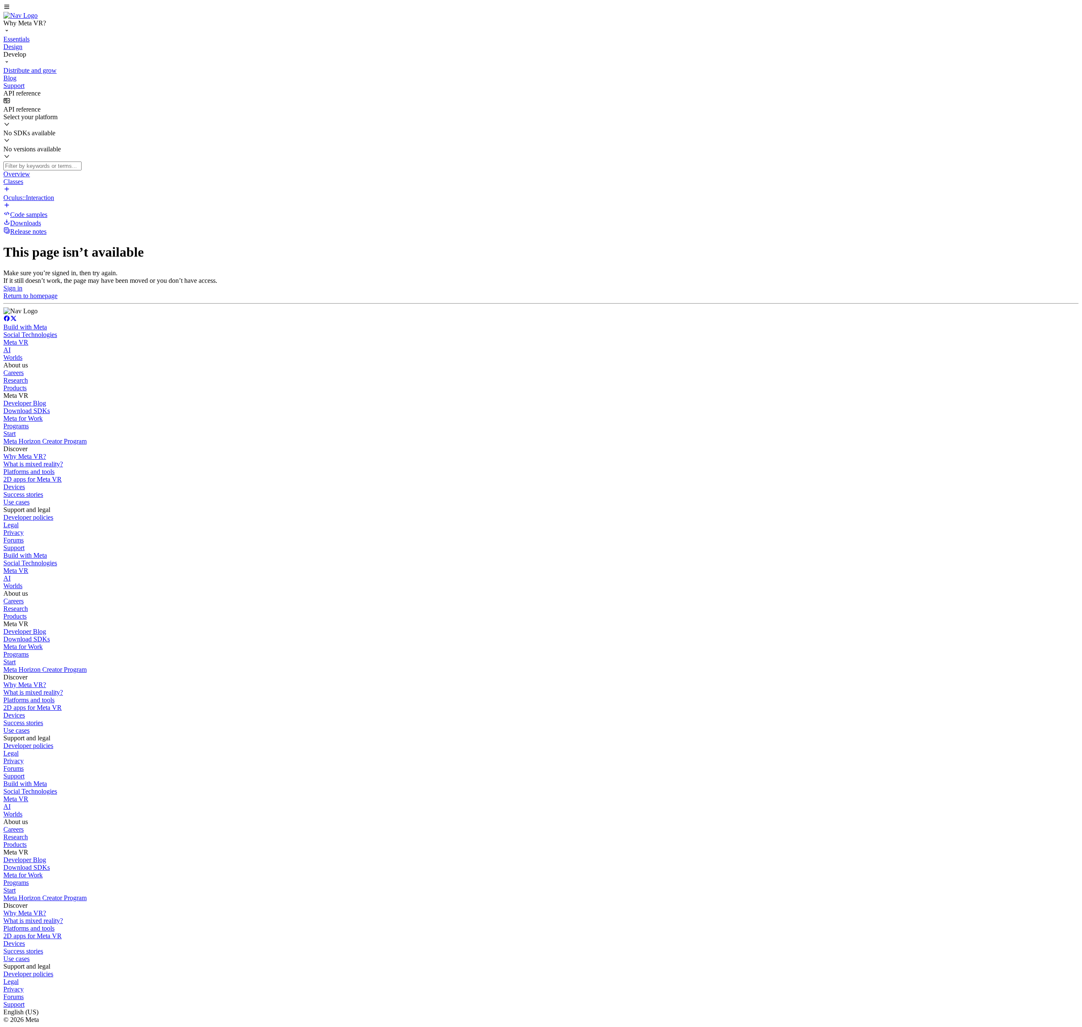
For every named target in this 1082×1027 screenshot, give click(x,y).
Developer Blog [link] (24, 403)
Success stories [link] (23, 494)
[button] (541, 7)
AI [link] (7, 349)
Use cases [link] (16, 502)
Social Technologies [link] (30, 334)
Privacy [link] (13, 532)
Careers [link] (13, 372)
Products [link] (15, 388)
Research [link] (15, 380)
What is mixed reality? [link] (33, 464)
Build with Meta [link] (25, 327)
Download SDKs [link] (26, 410)
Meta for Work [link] (23, 418)
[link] (20, 15)
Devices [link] (14, 486)
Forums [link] (13, 540)
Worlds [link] (12, 357)
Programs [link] (16, 426)
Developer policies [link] (28, 517)
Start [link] (9, 433)
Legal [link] (11, 525)
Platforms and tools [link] (29, 471)
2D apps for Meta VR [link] (32, 479)
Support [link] (14, 547)
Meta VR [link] (15, 342)
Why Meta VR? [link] (24, 456)
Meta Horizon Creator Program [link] (45, 441)
